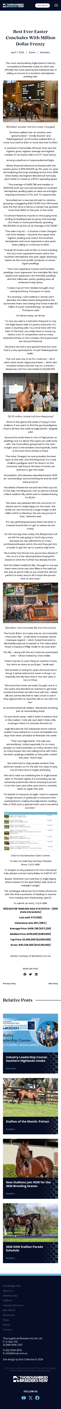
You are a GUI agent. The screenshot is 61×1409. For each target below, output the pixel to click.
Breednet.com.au (41, 956)
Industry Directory (13, 1305)
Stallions (7, 1300)
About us (8, 1291)
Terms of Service (36, 1370)
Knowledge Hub (12, 1286)
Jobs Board (9, 1310)
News (6, 1320)
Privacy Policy (16, 1370)
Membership (10, 1295)
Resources (9, 1315)
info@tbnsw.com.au (16, 1353)
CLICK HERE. (34, 864)
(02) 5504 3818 (14, 1350)
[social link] (23, 1398)
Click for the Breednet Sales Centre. (30, 855)
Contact (7, 1329)
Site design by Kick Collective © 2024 (23, 1359)
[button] (25, 974)
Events (6, 1324)
